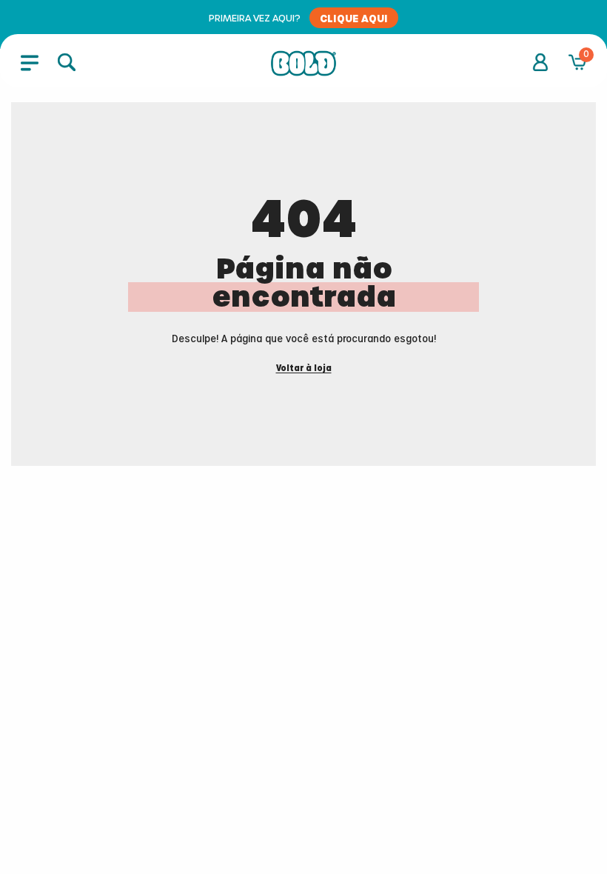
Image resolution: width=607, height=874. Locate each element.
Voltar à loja (304, 368)
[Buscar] (67, 62)
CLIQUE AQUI (354, 18)
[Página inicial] (303, 63)
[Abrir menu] (29, 62)
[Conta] (540, 62)
